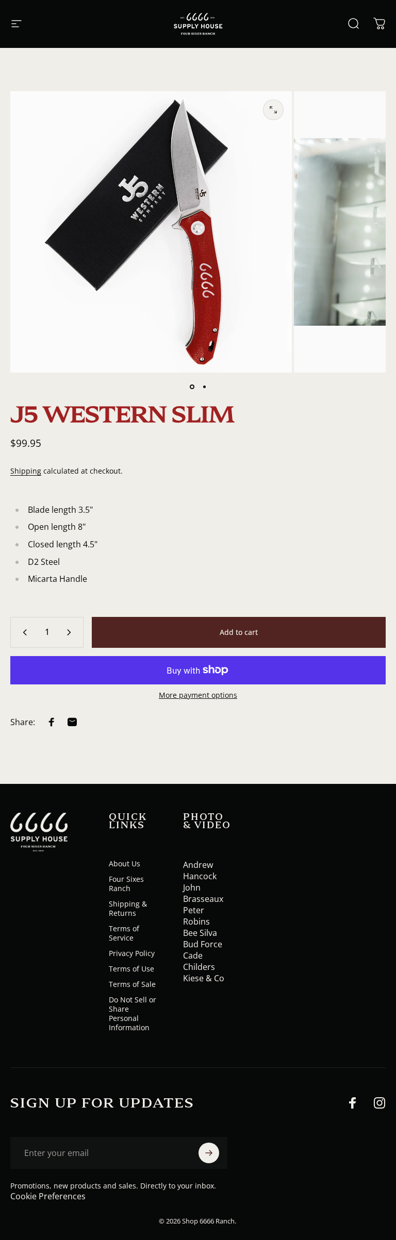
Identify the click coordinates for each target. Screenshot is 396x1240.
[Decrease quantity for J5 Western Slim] (23, 632)
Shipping (25, 471)
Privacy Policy (132, 953)
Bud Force (202, 944)
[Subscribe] (209, 1153)
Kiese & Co (203, 978)
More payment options (198, 695)
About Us (124, 863)
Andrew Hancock (200, 870)
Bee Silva (200, 933)
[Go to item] (192, 387)
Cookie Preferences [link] (48, 1196)
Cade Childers (199, 961)
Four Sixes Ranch (126, 884)
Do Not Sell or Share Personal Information (132, 1013)
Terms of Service (124, 933)
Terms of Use (131, 969)
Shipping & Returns (128, 908)
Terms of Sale (132, 984)
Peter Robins (196, 915)
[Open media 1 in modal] (273, 109)
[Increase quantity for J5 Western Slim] (71, 632)
